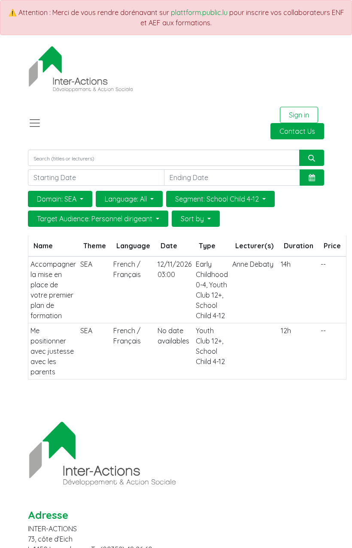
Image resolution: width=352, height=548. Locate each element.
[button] (312, 177)
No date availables (173, 335)
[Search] (311, 158)
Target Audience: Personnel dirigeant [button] (95, 218)
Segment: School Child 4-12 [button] (218, 199)
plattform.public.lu (199, 12)
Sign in (299, 115)
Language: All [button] (127, 199)
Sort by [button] (193, 218)
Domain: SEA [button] (57, 199)
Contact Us (297, 131)
